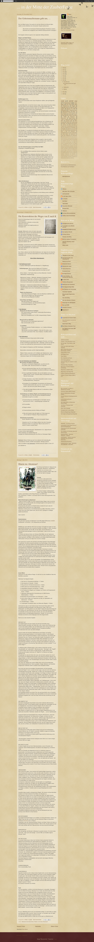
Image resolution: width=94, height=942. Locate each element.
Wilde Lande (65, 245)
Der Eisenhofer (65, 193)
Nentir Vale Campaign (65, 408)
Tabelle (64, 116)
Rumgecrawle (65, 208)
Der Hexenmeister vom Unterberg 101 (67, 258)
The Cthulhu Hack (72, 155)
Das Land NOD (65, 305)
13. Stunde (64, 198)
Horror (71, 143)
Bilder (70, 124)
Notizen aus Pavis (66, 261)
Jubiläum (75, 143)
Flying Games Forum (65, 352)
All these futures (66, 234)
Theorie (67, 122)
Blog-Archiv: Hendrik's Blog (67, 369)
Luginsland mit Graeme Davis (69, 317)
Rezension (45, 921)
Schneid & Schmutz (67, 307)
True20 (62, 156)
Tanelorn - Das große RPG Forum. (68, 341)
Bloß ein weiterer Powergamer (69, 239)
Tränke (66, 156)
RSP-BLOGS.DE (66, 176)
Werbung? (75, 135)
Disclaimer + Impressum (22, 935)
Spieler (75, 152)
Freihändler (63, 128)
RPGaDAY (73, 131)
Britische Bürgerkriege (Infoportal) (68, 412)
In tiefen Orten (65, 279)
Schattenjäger (74, 132)
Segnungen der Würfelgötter (68, 302)
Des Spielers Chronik (67, 232)
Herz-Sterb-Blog (66, 297)
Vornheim (26, 820)
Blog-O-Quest (72, 118)
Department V (65, 309)
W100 (70, 156)
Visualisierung (74, 122)
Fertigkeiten (64, 140)
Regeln (73, 106)
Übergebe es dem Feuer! (68, 255)
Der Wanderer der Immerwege (69, 289)
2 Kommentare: (36, 455)
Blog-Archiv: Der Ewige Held (67, 371)
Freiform (36, 921)
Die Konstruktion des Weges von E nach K (37, 216)
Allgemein (75, 123)
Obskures (64, 210)
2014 (63, 76)
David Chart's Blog (66, 323)
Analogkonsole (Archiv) (67, 223)
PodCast (74, 147)
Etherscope (66, 139)
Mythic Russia (64, 147)
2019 (63, 67)
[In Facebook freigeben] (48, 207)
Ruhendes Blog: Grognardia (67, 364)
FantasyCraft (75, 139)
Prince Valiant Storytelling (71, 115)
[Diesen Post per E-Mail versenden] (44, 207)
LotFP (75, 104)
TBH (67, 155)
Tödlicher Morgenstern (67, 282)
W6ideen (64, 189)
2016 (63, 72)
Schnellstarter (63, 152)
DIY (75, 112)
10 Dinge (70, 110)
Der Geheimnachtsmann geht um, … (34, 18)
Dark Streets (63, 114)
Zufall (71, 107)
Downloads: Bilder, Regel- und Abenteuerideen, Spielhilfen (67, 43)
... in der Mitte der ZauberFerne (45, 7)
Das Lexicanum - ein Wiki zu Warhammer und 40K (67, 389)
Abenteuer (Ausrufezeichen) (28, 921)
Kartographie (65, 144)
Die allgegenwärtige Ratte (68, 286)
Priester (62, 148)
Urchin (62, 135)
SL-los (68, 132)
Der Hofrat (64, 201)
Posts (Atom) (25, 929)
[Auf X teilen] (47, 207)
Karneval (67, 103)
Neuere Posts (21, 926)
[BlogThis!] (45, 207)
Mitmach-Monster (66, 111)
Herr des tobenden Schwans (68, 300)
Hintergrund (67, 143)
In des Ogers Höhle (66, 196)
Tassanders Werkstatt (67, 206)
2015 (63, 73)
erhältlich (53, 520)
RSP (70, 148)
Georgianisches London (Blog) (67, 410)
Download (67, 127)
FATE (70, 139)
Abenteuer (72, 116)
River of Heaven (73, 151)
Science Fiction (69, 152)
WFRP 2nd (73, 101)
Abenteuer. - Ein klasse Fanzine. (68, 423)
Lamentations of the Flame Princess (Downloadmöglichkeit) (68, 426)
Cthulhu (71, 119)
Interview (69, 128)
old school (40, 921)
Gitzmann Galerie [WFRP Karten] (68, 391)
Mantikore (74, 130)
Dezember (66, 81)
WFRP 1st (64, 123)
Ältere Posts (54, 926)
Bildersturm (63, 118)
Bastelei (64, 124)
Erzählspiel (73, 127)
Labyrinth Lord (64, 107)
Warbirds (74, 156)
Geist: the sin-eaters (72, 140)
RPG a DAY (64, 131)
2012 (63, 80)
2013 (63, 78)
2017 (63, 69)
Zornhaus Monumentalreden (68, 213)
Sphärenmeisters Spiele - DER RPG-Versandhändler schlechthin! (69, 444)
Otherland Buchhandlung (66, 441)
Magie (69, 130)
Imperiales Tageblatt (67, 291)
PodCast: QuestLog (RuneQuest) (68, 373)
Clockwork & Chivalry (67, 112)
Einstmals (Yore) (66, 271)
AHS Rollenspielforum (65, 360)
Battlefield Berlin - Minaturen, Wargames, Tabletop (67, 435)
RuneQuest (63, 132)
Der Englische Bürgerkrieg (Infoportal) (69, 413)
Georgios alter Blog (66, 236)
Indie (63, 115)
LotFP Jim (64, 130)
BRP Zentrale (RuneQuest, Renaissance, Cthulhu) (66, 350)
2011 (63, 91)
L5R (70, 144)
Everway (70, 114)
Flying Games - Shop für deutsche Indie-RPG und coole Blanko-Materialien (68, 438)
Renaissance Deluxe (65, 151)
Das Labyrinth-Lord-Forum (66, 358)
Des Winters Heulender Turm (68, 326)
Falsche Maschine (66, 268)
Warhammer (66, 106)
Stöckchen (63, 155)
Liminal (74, 144)
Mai (64, 89)
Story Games (64, 356)
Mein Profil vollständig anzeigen (67, 30)
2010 (63, 93)
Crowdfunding (69, 126)
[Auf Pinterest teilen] (50, 207)
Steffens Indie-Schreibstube (68, 215)
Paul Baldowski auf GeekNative (67, 166)
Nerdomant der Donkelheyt (68, 284)
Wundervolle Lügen (66, 266)
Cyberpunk (75, 136)
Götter (62, 143)
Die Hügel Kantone (66, 273)
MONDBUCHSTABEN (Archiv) (69, 229)
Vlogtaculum (68, 135)
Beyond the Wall (71, 108)
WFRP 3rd (74, 111)
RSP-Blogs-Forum (65, 354)
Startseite (38, 926)
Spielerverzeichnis (65, 339)
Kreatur (75, 110)
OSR (62, 101)
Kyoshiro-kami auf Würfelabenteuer (68, 164)
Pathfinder (70, 147)
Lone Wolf (75, 128)
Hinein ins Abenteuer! (28, 463)
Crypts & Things (64, 119)
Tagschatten (65, 203)
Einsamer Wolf (69, 120)
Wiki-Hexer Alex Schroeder (68, 191)
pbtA (70, 123)
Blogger (55, 939)
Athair (70, 14)
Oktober (65, 87)
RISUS (66, 148)
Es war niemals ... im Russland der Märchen (67, 276)
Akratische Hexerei (66, 263)
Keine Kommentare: (37, 207)
